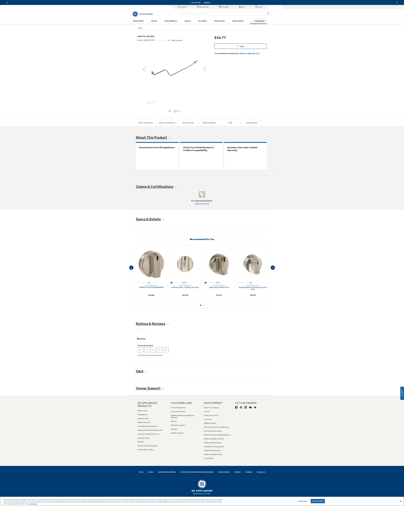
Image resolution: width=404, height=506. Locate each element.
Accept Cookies (318, 501)
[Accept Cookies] (400, 501)
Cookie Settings (302, 501)
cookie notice (33, 504)
